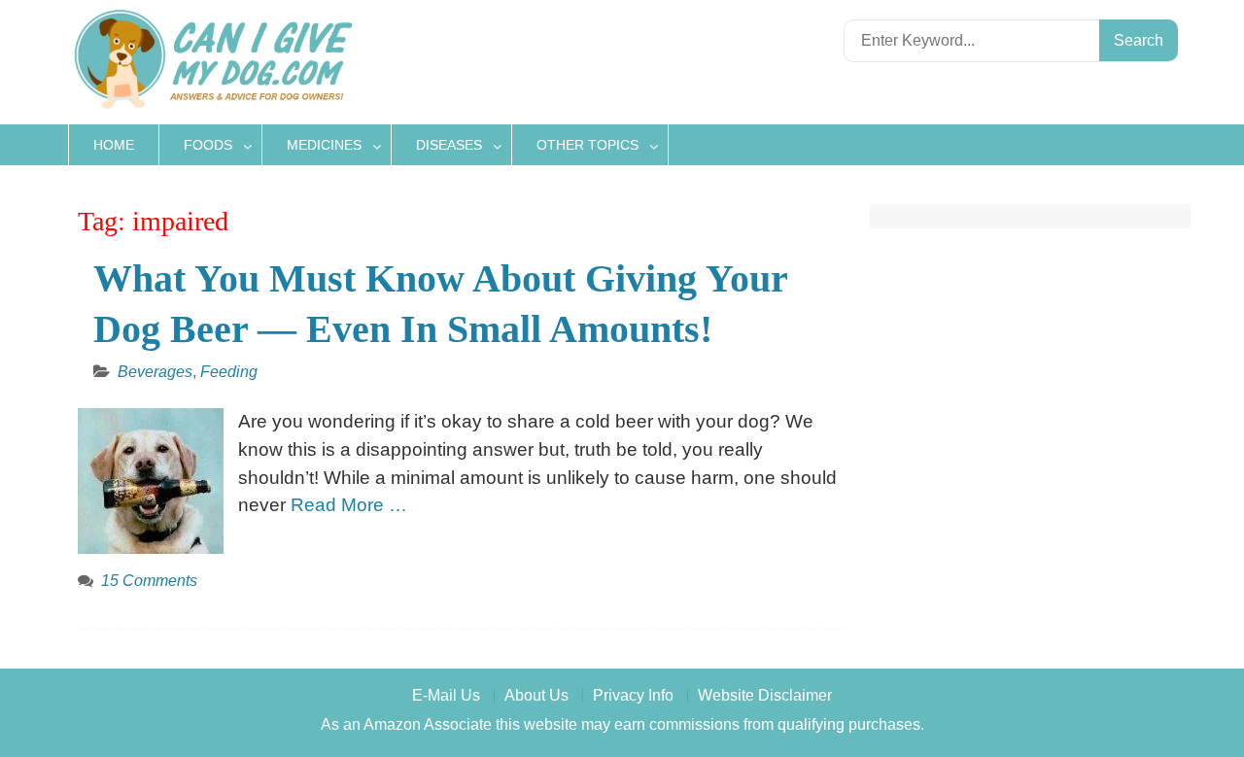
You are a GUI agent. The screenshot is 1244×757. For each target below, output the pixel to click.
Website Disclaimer (765, 695)
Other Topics (587, 145)
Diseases (449, 145)
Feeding (229, 371)
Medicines (324, 145)
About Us (536, 695)
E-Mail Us (446, 695)
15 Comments (149, 580)
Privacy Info (633, 695)
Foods (208, 145)
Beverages (155, 371)
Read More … (349, 505)
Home (113, 145)
